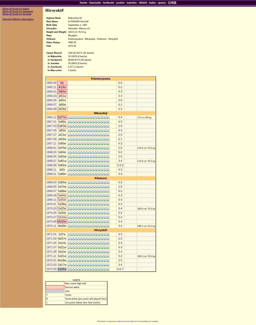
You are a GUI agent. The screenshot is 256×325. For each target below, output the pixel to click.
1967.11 (51, 143)
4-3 (120, 91)
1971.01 (51, 234)
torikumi (108, 2)
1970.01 (51, 204)
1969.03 (51, 182)
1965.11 (51, 87)
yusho (120, 2)
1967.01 (51, 121)
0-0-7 (120, 269)
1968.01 (51, 147)
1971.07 (51, 247)
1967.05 (51, 130)
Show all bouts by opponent (17, 11)
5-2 (120, 87)
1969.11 (51, 199)
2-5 (120, 100)
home (83, 2)
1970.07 (51, 217)
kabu (152, 2)
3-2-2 (120, 165)
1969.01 (51, 174)
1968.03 (51, 152)
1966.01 (51, 91)
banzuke (95, 2)
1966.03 (51, 95)
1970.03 (51, 208)
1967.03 (51, 126)
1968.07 (51, 160)
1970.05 (51, 212)
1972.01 (51, 260)
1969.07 (51, 191)
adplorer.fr (134, 321)
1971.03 (51, 238)
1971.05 (51, 243)
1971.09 (51, 251)
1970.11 (51, 225)
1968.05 (51, 156)
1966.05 (51, 100)
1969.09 (51, 195)
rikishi (143, 2)
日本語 (172, 2)
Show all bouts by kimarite (16, 14)
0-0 (120, 82)
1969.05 (51, 186)
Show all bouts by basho (15, 8)
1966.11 (51, 117)
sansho (132, 2)
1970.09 (51, 221)
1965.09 (51, 82)
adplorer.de (121, 321)
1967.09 (51, 139)
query (162, 2)
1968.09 (51, 165)
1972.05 (51, 269)
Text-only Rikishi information (18, 19)
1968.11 (51, 169)
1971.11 (51, 256)
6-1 (120, 104)
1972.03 (51, 264)
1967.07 (51, 134)
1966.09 (51, 109)
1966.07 (51, 104)
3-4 (120, 95)
